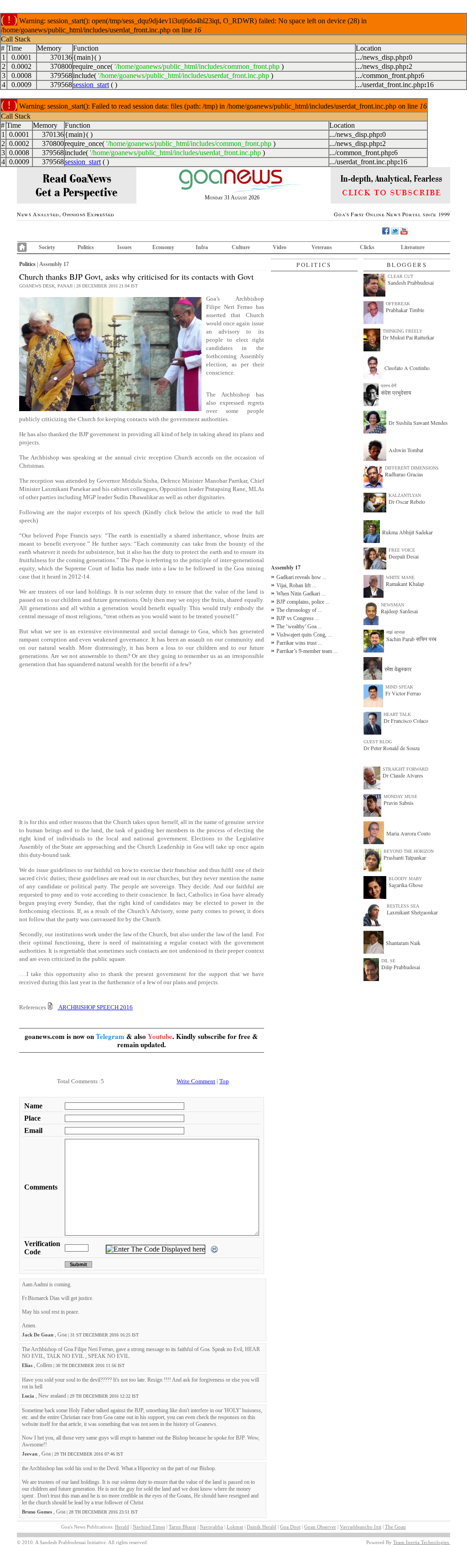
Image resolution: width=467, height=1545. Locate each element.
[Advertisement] (141, 739)
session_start (91, 85)
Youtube (160, 1036)
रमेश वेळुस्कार (397, 669)
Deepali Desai (404, 556)
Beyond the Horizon (409, 851)
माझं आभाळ (395, 632)
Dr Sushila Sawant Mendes (418, 422)
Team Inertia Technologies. (421, 1542)
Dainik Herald (261, 1526)
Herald (122, 1526)
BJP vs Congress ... (297, 618)
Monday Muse (400, 796)
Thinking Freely (402, 331)
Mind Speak (399, 686)
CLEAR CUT (400, 276)
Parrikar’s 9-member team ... (306, 651)
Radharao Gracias (404, 474)
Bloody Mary (405, 878)
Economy (163, 247)
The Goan (395, 1526)
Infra (202, 247)
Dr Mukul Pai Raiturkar (408, 337)
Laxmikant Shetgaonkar (412, 912)
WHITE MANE (400, 577)
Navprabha (211, 1526)
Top (224, 1081)
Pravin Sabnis (399, 802)
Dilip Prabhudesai (400, 967)
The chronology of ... (299, 610)
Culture (241, 247)
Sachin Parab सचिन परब (411, 638)
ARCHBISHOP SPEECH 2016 (95, 1007)
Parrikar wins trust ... (299, 643)
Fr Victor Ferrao (403, 693)
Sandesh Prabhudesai (411, 282)
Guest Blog (377, 741)
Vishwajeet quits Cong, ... (304, 635)
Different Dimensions (412, 467)
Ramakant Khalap (405, 583)
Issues (124, 247)
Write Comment (195, 1081)
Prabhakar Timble (405, 309)
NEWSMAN (392, 604)
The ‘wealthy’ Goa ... (299, 626)
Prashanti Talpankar (405, 857)
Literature (413, 247)
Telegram (110, 1036)
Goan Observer (320, 1526)
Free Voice (402, 550)
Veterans (321, 247)
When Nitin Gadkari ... (301, 593)
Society (47, 247)
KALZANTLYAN (405, 495)
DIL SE (388, 960)
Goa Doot (290, 1526)
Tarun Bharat (182, 1526)
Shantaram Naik (403, 942)
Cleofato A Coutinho (407, 367)
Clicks (367, 247)
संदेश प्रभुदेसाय (396, 392)
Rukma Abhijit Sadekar (407, 532)
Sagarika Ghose (406, 884)
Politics (86, 247)
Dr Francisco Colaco (406, 720)
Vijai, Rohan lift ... (296, 585)
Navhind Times (149, 1526)
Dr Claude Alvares (403, 775)
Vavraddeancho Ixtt (360, 1526)
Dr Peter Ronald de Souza (391, 748)
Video (279, 247)
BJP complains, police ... (303, 602)
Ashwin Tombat (406, 450)
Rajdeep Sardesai (399, 611)
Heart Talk (397, 714)
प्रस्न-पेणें (388, 385)
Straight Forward (405, 769)
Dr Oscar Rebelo (407, 501)
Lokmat (235, 1526)
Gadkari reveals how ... (301, 577)
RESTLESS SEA (403, 905)
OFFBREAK (398, 303)
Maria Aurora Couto (408, 833)
